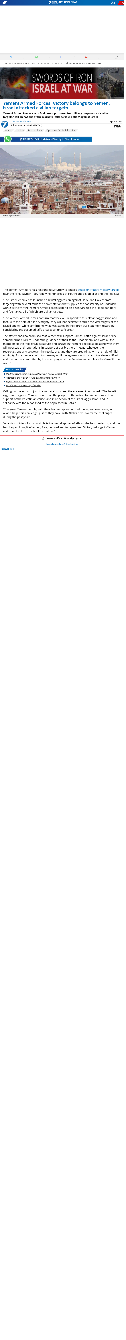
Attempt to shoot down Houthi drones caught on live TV (33, 377)
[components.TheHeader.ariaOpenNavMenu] (20, 2)
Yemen (8, 130)
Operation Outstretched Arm (61, 130)
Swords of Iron (35, 130)
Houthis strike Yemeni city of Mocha (23, 385)
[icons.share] (121, 3)
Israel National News (12, 63)
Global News (29, 63)
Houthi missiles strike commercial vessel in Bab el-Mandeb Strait (37, 373)
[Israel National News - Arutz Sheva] (63, 2)
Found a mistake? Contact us (62, 444)
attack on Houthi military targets (98, 290)
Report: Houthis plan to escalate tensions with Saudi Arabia (35, 381)
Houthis (20, 130)
